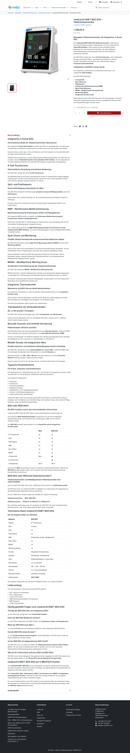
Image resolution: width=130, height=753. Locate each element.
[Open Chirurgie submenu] (78, 7)
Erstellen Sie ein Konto (73, 715)
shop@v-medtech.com (105, 725)
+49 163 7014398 (103, 723)
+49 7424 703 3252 (104, 721)
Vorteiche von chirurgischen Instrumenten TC (17, 740)
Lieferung (40, 709)
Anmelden (69, 712)
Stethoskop (11, 733)
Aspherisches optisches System (18, 731)
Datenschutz (41, 718)
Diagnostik (26, 7)
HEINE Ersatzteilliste (14, 728)
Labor (37, 7)
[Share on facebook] (80, 126)
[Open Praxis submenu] (49, 7)
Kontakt (39, 726)
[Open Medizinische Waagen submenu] (68, 7)
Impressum (40, 723)
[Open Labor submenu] (40, 7)
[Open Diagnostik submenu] (32, 7)
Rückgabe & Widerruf (44, 721)
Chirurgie (73, 7)
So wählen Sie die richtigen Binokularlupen (17, 710)
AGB (38, 712)
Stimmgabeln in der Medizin (17, 736)
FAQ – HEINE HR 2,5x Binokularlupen (20, 720)
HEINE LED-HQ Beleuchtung (17, 717)
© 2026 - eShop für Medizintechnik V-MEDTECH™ (65, 750)
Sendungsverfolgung (73, 709)
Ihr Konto (69, 705)
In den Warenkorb (104, 113)
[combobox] (108, 7)
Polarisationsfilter (13, 714)
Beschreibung (14, 135)
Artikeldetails (13, 691)
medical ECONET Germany (83, 25)
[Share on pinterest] (86, 126)
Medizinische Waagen (59, 7)
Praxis (45, 7)
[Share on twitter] (83, 126)
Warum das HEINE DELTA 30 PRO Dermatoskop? (19, 724)
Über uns (40, 715)
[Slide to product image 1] (12, 88)
